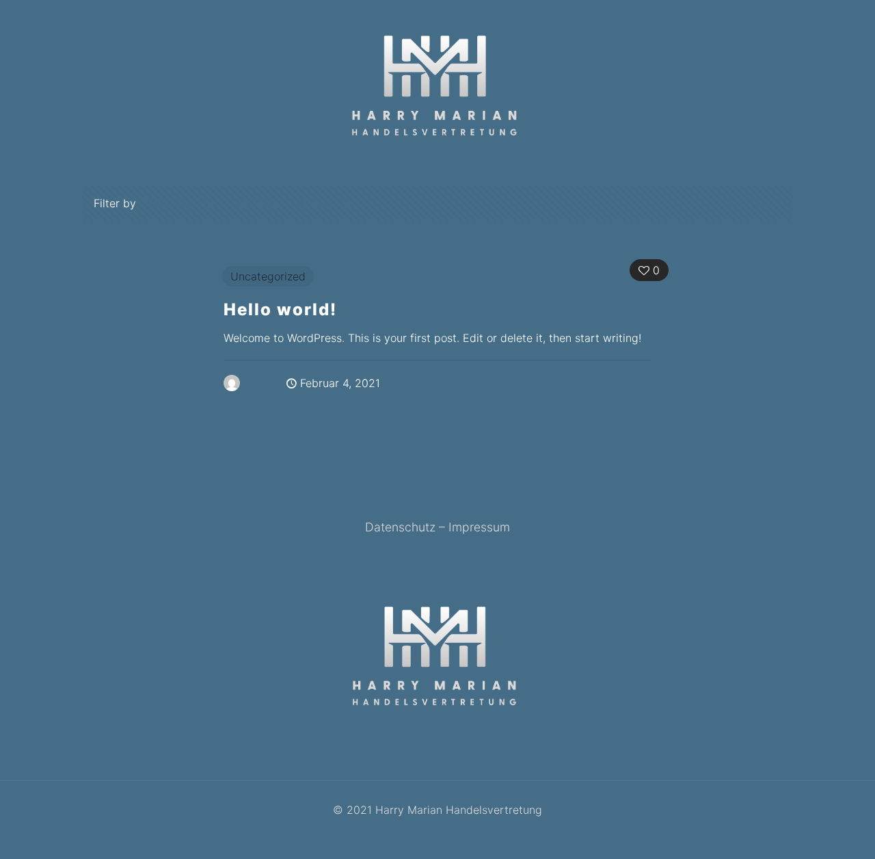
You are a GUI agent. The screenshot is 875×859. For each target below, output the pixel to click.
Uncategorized (268, 276)
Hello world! (280, 309)
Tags (264, 203)
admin (259, 383)
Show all (759, 203)
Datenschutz (400, 527)
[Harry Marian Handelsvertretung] (437, 85)
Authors (332, 203)
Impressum (479, 527)
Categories (187, 203)
